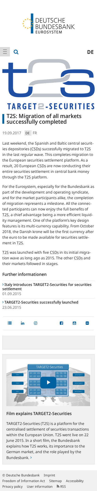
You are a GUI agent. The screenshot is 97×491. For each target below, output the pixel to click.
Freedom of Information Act (23, 481)
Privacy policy (12, 486)
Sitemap (55, 481)
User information (40, 486)
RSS (62, 486)
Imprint (49, 475)
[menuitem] (5, 51)
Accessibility (75, 481)
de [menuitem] (90, 51)
